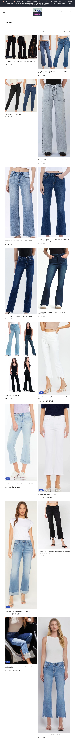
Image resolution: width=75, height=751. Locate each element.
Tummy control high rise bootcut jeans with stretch (18, 316)
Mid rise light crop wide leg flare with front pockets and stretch (19, 483)
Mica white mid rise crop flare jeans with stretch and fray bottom (53, 397)
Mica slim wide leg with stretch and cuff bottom (17, 611)
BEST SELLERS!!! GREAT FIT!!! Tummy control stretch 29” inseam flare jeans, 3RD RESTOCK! (20, 394)
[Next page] (45, 746)
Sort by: (43, 32)
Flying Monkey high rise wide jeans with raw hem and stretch (19, 241)
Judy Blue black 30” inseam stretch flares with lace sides (20, 61)
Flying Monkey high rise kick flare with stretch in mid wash (53, 735)
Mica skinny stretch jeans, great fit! (14, 114)
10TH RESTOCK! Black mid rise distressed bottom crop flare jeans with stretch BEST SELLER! (54, 552)
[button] (4, 12)
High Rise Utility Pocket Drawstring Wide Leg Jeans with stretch (53, 160)
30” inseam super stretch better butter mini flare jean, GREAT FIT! (52, 313)
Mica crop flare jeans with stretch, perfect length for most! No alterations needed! (53, 72)
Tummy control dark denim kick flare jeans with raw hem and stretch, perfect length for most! (53, 240)
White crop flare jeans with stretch (47, 494)
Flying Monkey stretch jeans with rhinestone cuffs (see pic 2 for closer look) (20, 666)
